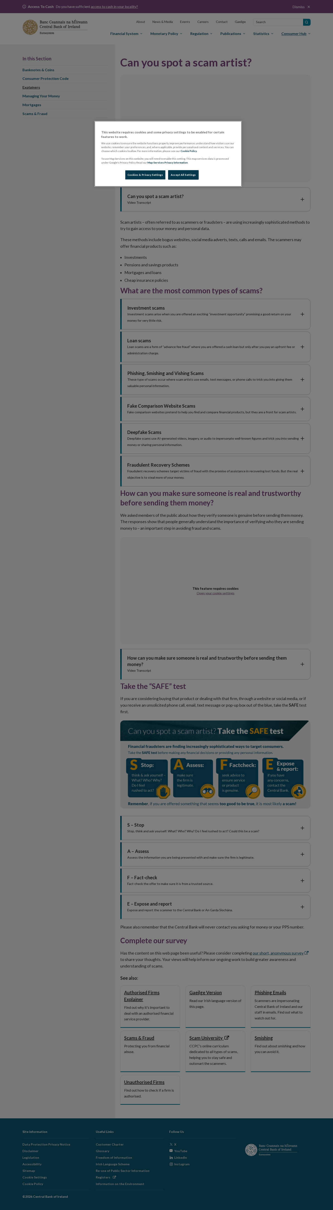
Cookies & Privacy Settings (145, 174)
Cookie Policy (189, 150)
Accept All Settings (183, 174)
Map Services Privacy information (167, 162)
